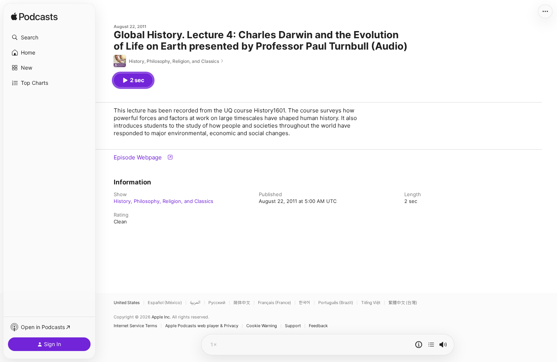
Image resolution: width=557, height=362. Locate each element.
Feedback (318, 326)
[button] (49, 37)
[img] (34, 17)
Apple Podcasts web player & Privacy (201, 326)
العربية (195, 303)
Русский (216, 303)
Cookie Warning (261, 326)
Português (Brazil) (335, 303)
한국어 (304, 303)
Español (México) (165, 303)
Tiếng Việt (370, 303)
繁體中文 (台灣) (402, 303)
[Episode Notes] (418, 344)
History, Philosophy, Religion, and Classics (163, 201)
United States (127, 303)
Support (293, 326)
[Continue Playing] (431, 344)
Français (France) (274, 303)
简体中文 (241, 303)
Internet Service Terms (135, 326)
